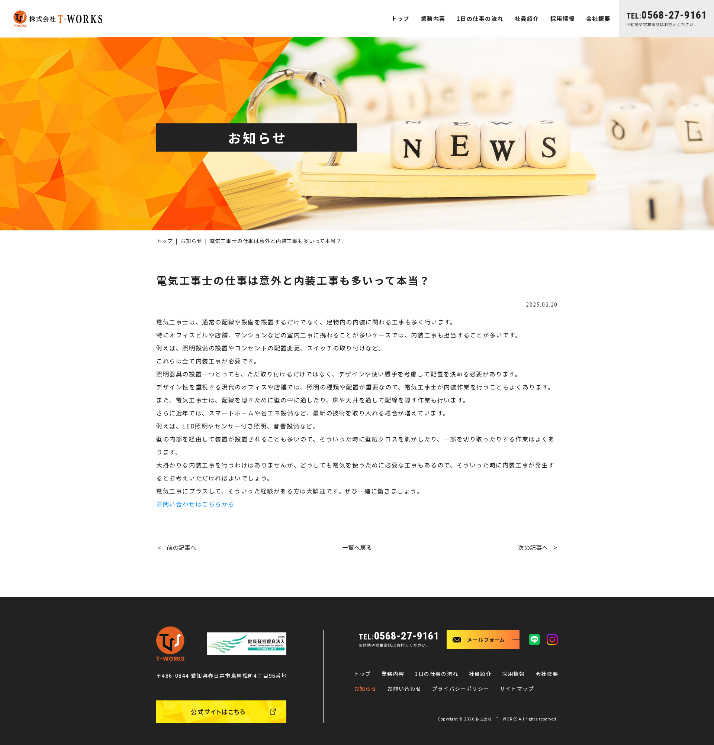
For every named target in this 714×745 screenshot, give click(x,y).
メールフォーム (486, 639)
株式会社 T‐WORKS (497, 719)
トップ (400, 18)
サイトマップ (517, 688)
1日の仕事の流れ (480, 18)
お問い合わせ (404, 688)
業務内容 (433, 18)
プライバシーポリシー (460, 688)
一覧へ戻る (357, 547)
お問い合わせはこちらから (195, 503)
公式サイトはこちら (218, 711)
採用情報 (562, 18)
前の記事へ (181, 547)
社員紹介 (527, 18)
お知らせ (191, 240)
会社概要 (598, 18)
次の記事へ (533, 547)
